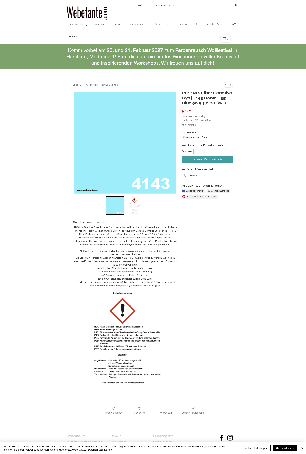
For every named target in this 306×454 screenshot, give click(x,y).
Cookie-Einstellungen (256, 448)
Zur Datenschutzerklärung (98, 449)
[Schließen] (302, 448)
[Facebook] (221, 437)
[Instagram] (230, 437)
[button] (117, 24)
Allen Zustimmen (285, 448)
